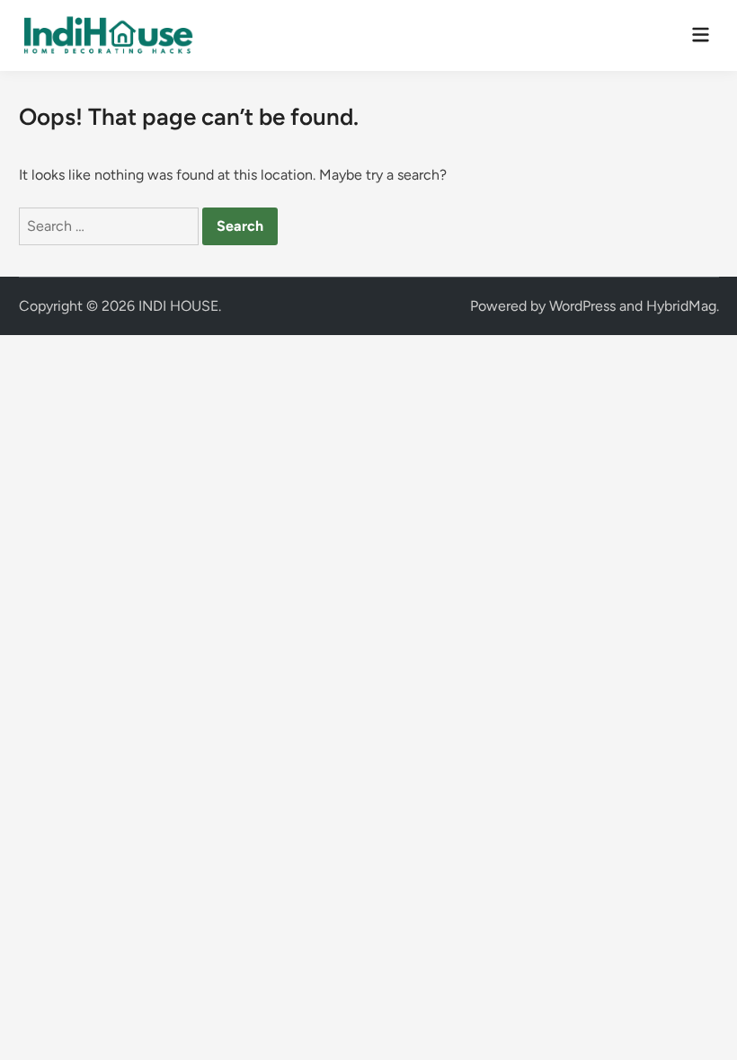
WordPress (582, 305)
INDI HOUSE (178, 305)
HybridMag (681, 305)
